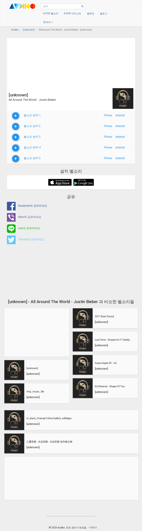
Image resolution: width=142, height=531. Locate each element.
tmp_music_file (35, 391)
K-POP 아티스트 (72, 13)
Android (120, 115)
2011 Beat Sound (104, 316)
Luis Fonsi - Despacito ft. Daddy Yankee (113, 339)
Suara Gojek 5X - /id (105, 363)
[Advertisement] (71, 62)
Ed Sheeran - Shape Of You (110, 386)
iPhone (108, 115)
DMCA (93, 527)
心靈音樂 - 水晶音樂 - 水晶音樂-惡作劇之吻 (49, 441)
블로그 (103, 13)
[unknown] (32, 368)
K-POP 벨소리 (50, 13)
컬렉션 (90, 13)
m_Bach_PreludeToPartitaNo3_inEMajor (49, 418)
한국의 (47, 22)
